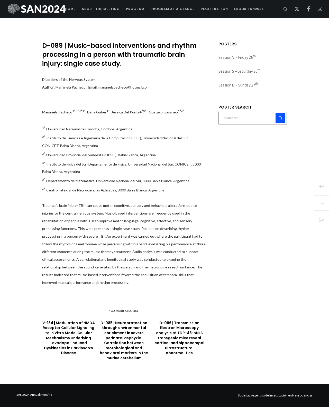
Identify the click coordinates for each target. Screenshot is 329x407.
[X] (293, 9)
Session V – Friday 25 (237, 57)
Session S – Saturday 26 (239, 71)
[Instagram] (317, 9)
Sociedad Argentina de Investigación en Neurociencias (275, 395)
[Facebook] (305, 9)
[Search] (282, 9)
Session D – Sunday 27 (238, 85)
